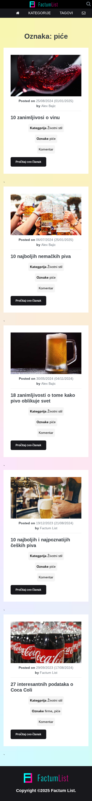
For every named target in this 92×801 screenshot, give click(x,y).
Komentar (46, 149)
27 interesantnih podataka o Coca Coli (42, 687)
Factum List (48, 528)
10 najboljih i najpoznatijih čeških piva (40, 542)
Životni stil (54, 128)
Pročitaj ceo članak (28, 162)
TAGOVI (66, 13)
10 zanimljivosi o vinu (35, 117)
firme (48, 711)
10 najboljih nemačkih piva (41, 256)
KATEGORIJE (39, 13)
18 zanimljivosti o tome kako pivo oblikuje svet (43, 398)
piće (53, 139)
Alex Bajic (48, 106)
